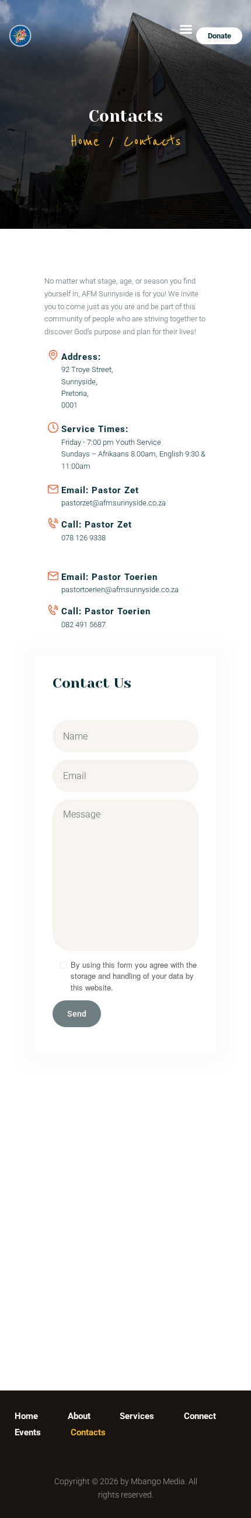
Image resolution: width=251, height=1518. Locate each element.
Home (85, 141)
